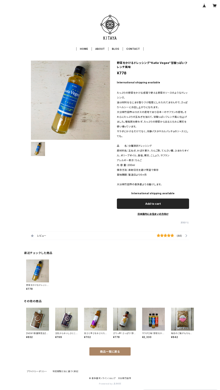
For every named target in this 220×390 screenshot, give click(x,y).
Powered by (106, 383)
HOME (84, 48)
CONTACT (133, 48)
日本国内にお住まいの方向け (153, 213)
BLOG (115, 48)
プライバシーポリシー (37, 371)
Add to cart (153, 203)
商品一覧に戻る (110, 351)
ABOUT (100, 48)
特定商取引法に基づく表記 (65, 371)
